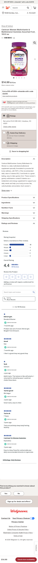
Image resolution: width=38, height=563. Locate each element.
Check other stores (9, 127)
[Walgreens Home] (7, 8)
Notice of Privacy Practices (18, 526)
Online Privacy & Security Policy (18, 529)
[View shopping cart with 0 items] (34, 7)
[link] (8, 38)
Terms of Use (17, 536)
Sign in (9, 101)
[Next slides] (34, 59)
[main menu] (3, 8)
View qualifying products (9, 96)
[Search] (29, 7)
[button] (31, 12)
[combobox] (18, 7)
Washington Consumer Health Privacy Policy (18, 532)
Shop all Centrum (7, 26)
